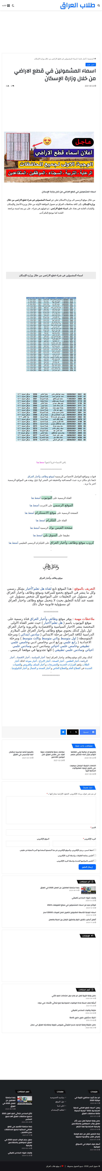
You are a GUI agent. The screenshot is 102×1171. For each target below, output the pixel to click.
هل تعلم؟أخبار (53, 622)
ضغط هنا (40, 462)
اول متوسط (68, 638)
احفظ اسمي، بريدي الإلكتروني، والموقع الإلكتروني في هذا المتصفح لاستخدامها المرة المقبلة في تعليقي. (57, 850)
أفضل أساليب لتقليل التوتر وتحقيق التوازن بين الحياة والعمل (72, 919)
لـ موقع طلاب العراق (53, 1166)
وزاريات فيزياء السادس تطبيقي (84, 898)
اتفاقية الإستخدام (57, 1110)
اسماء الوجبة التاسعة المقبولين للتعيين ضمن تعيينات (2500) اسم (69, 912)
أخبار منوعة (31, 661)
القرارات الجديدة (68, 664)
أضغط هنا (36, 498)
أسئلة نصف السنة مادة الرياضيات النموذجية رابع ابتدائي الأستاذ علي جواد (67, 1003)
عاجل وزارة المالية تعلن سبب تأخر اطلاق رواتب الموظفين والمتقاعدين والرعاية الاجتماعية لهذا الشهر (86, 1123)
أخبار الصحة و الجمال (39, 668)
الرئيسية (91, 59)
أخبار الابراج (44, 661)
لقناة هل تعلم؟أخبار (38, 588)
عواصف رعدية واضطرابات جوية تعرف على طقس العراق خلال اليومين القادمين (53, 754)
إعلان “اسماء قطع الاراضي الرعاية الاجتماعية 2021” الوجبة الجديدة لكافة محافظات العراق (86, 1110)
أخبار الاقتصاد (22, 657)
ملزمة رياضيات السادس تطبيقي (83, 1010)
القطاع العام (74, 668)
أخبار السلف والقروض (34, 664)
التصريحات (52, 664)
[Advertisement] (51, 32)
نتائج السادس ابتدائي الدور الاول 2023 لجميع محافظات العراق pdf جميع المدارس (17, 1116)
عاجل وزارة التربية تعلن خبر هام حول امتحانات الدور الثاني (74, 995)
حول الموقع (60, 1102)
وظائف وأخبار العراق (44, 619)
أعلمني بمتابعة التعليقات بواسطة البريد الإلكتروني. (76, 855)
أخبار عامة (82, 59)
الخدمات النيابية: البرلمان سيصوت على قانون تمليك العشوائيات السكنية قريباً (83, 768)
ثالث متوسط (30, 638)
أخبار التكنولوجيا (19, 668)
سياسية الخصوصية (57, 1097)
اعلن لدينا (60, 1106)
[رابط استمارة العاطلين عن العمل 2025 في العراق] (88, 890)
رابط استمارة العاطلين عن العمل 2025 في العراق (59, 887)
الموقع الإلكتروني (43, 839)
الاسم (93, 827)
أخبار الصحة (58, 661)
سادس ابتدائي (30, 634)
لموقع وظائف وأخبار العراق (41, 476)
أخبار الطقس (72, 661)
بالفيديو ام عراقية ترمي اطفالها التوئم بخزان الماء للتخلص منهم (83, 753)
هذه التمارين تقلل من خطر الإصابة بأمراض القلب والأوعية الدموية (87, 1135)
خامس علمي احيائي (64, 646)
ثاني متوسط (50, 638)
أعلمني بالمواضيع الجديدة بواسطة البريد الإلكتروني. (75, 861)
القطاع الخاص (60, 668)
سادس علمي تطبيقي (69, 650)
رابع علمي (70, 642)
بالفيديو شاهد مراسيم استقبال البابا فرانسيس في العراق (21, 753)
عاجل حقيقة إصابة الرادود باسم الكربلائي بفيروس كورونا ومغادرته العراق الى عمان (63, 1025)
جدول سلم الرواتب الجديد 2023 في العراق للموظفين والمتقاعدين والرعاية (18, 1142)
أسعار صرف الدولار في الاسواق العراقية (88, 1145)
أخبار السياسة (38, 657)
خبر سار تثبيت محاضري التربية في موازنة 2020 (87, 1099)
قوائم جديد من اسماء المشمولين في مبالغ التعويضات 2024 (71, 905)
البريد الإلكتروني (89, 839)
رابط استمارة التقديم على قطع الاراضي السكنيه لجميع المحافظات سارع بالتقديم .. (18, 1129)
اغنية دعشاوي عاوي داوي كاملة (83, 1017)
